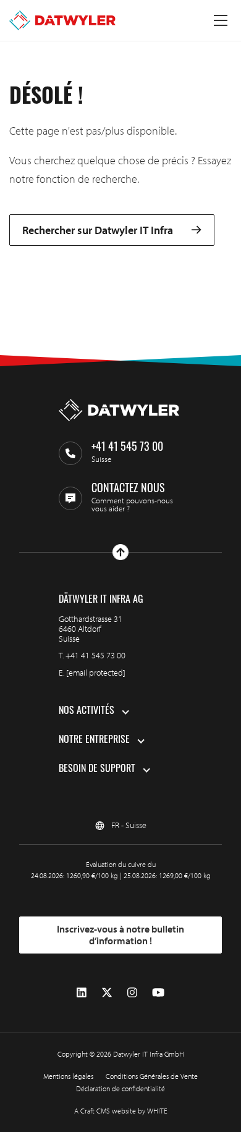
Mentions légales (68, 1076)
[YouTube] (158, 993)
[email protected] (95, 672)
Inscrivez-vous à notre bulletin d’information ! (120, 935)
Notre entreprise (94, 740)
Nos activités (86, 711)
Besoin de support (97, 769)
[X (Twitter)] (106, 993)
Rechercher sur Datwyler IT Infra (97, 230)
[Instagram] (132, 993)
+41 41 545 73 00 (95, 655)
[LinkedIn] (82, 993)
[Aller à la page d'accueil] (62, 20)
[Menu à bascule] (220, 20)
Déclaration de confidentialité (120, 1088)
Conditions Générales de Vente (152, 1076)
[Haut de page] (120, 552)
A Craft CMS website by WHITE (120, 1110)
